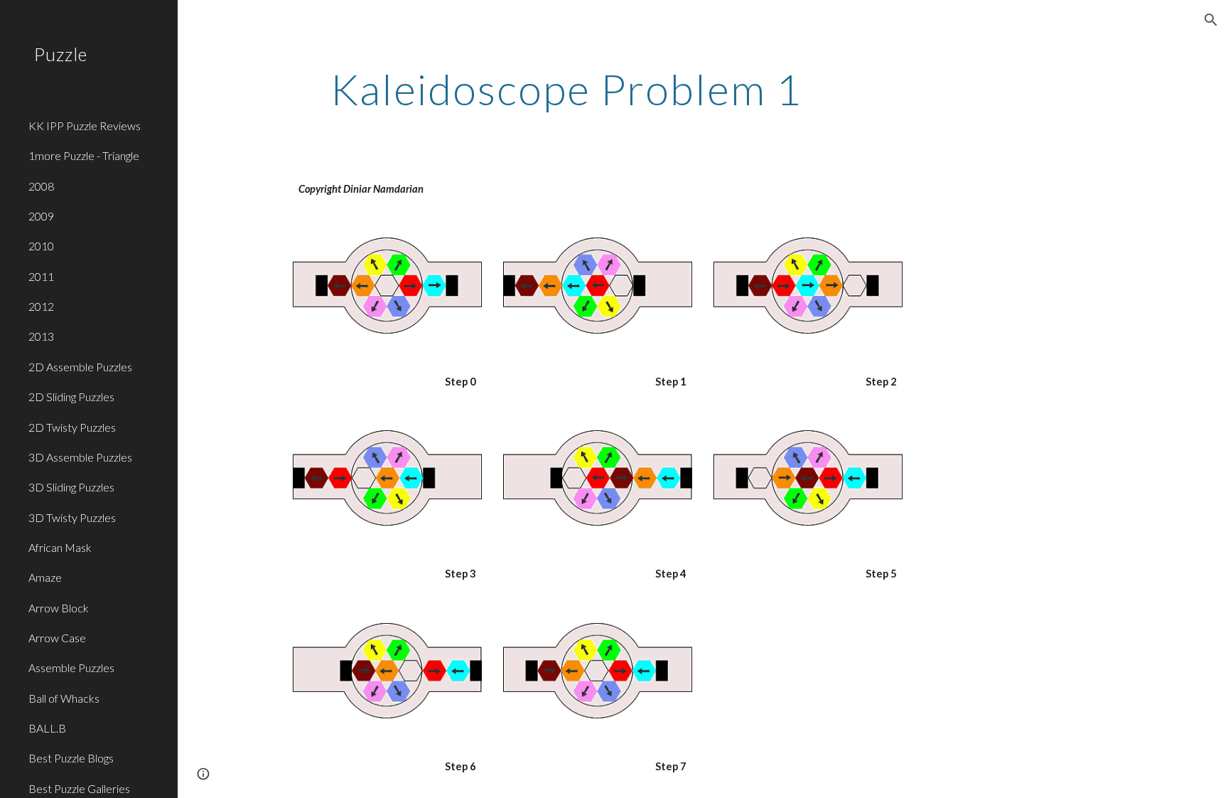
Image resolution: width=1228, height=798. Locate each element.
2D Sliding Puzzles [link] (71, 396)
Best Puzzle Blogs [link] (71, 758)
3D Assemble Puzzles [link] (80, 457)
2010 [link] (41, 245)
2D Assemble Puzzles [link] (80, 366)
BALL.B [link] (47, 728)
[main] (566, 89)
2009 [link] (41, 216)
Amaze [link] (45, 577)
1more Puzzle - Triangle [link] (83, 155)
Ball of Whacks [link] (63, 698)
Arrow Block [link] (58, 608)
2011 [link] (41, 276)
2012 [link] (41, 306)
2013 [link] (41, 336)
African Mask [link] (60, 547)
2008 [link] (41, 186)
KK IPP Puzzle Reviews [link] (84, 125)
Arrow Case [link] (57, 637)
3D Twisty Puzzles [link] (72, 517)
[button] (1211, 20)
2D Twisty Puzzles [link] (72, 427)
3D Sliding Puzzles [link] (71, 487)
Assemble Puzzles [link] (71, 667)
